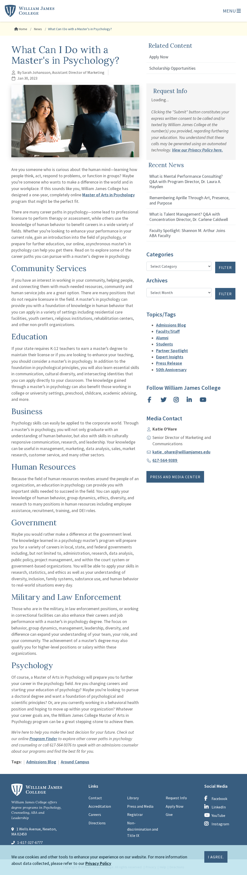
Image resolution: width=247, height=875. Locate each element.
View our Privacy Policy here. (197, 150)
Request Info (176, 797)
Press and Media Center (175, 476)
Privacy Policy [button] (98, 863)
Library (133, 797)
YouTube (218, 815)
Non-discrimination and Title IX (142, 829)
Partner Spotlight (172, 350)
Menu (230, 11)
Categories (159, 254)
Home (22, 29)
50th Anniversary (171, 369)
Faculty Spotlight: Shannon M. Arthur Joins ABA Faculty (187, 233)
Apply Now (158, 57)
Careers (95, 814)
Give (169, 814)
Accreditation (100, 806)
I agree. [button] (216, 856)
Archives (157, 280)
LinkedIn (219, 807)
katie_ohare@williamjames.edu (181, 452)
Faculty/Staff (168, 331)
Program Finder (43, 738)
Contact (95, 797)
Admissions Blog (41, 762)
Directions (97, 822)
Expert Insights (169, 357)
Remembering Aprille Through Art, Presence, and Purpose (189, 200)
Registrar (135, 814)
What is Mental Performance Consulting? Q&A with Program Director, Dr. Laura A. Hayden (186, 181)
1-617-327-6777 (30, 842)
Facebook (219, 798)
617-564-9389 (165, 460)
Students (164, 344)
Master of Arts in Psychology (108, 195)
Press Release (169, 363)
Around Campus (75, 762)
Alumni (162, 338)
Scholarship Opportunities (172, 68)
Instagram (220, 823)
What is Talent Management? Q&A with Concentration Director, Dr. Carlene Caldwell (188, 216)
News (37, 29)
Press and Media (140, 806)
